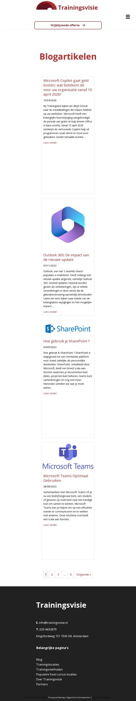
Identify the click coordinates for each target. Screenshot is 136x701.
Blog (39, 659)
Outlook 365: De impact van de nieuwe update (66, 257)
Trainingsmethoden (49, 669)
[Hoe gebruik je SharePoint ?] (68, 328)
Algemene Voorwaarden (78, 697)
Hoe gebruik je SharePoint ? (66, 341)
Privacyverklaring (56, 697)
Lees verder (50, 142)
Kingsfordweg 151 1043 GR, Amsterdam (62, 636)
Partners (42, 684)
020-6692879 (47, 629)
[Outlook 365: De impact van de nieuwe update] (68, 224)
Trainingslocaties (47, 664)
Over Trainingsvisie (49, 679)
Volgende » (83, 574)
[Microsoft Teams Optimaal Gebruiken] (68, 457)
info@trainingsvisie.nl (53, 623)
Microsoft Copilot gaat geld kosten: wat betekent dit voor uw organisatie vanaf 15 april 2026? (67, 87)
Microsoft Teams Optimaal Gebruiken (65, 478)
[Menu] (127, 16)
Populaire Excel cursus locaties (56, 674)
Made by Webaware (101, 697)
